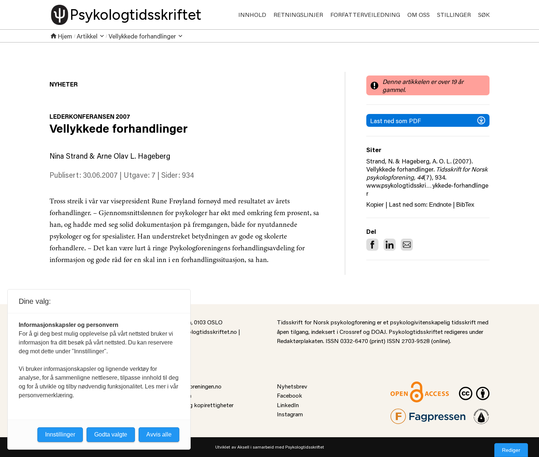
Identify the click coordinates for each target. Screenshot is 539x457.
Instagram (290, 414)
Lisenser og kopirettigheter (198, 405)
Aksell (243, 447)
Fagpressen (405, 413)
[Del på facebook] (372, 245)
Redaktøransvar (481, 413)
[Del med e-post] (407, 245)
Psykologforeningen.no (192, 386)
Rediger (511, 450)
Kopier (375, 204)
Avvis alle (159, 434)
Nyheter (64, 84)
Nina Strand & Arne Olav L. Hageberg (110, 156)
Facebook (289, 395)
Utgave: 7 (139, 175)
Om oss (418, 14)
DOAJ (378, 331)
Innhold (252, 14)
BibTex (465, 204)
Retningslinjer (298, 14)
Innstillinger (60, 434)
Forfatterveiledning (365, 14)
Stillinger (454, 14)
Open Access (407, 386)
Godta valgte (110, 434)
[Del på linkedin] (390, 245)
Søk (483, 14)
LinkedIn (288, 405)
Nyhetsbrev (292, 386)
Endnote (440, 204)
